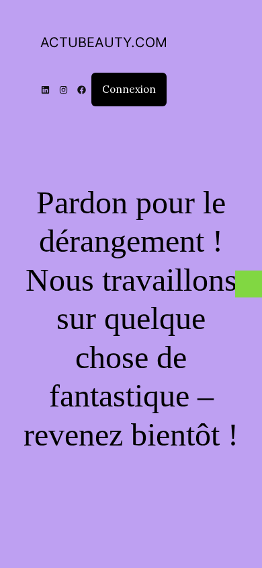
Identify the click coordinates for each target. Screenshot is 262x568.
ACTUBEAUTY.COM (103, 42)
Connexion (129, 89)
